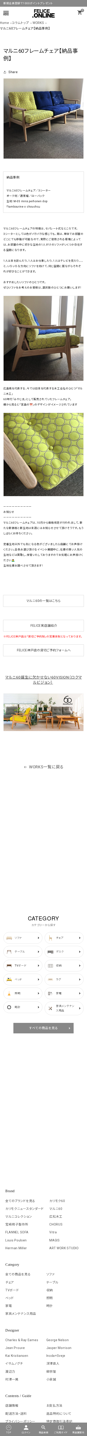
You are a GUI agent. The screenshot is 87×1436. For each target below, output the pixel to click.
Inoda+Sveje (56, 1355)
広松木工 (55, 1216)
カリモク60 (57, 1201)
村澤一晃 (12, 1379)
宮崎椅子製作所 (16, 1224)
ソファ (50, 1274)
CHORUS (55, 1224)
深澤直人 (53, 1363)
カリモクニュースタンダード (24, 1209)
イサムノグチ (14, 1363)
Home (4, 23)
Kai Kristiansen (16, 1355)
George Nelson (57, 1340)
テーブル (52, 1282)
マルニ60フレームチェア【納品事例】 (25, 28)
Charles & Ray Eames (21, 1340)
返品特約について (59, 1413)
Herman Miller (16, 1248)
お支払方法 (54, 1405)
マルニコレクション (18, 1216)
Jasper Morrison (59, 1348)
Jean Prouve (15, 1348)
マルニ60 (55, 1209)
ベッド (9, 1298)
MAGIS (54, 1240)
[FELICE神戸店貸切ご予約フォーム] (16, 650)
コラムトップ (20, 23)
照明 (49, 1298)
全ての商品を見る (18, 1274)
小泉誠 (51, 1379)
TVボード (12, 1290)
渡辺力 (10, 1371)
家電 (8, 1306)
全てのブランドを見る (20, 1201)
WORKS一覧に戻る (46, 767)
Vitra (53, 1232)
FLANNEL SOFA (16, 1232)
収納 (49, 1290)
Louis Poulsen (16, 1240)
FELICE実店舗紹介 (44, 625)
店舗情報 (12, 1405)
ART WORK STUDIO (64, 1248)
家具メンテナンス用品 (20, 1313)
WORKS (38, 23)
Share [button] (13, 72)
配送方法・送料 (16, 1413)
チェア (9, 1282)
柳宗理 (51, 1371)
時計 (49, 1306)
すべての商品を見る (43, 1028)
